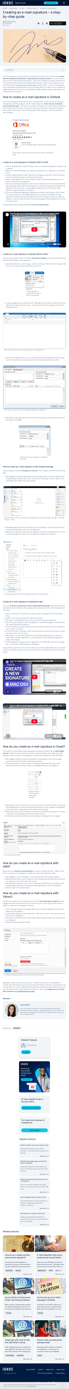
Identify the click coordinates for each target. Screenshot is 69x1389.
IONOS (5, 8)
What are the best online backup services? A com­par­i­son (34, 1180)
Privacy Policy (60, 1373)
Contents (10, 70)
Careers (40, 1370)
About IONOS (30, 1370)
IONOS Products (51, 3)
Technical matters (32, 8)
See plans (26, 1052)
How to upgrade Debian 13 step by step (33, 1197)
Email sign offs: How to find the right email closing (17, 1341)
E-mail (22, 8)
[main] (34, 554)
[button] (34, 1076)
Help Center (61, 1370)
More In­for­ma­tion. (31, 1386)
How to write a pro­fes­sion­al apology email (49, 1341)
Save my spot (34, 1130)
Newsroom (50, 1370)
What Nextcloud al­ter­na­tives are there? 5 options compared (33, 1162)
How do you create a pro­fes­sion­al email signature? (18, 1256)
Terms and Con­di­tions (45, 1373)
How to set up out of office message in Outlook (49, 1299)
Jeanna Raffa (24, 1005)
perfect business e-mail (26, 991)
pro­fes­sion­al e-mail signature (26, 85)
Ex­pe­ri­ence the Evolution (31, 1108)
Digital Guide (13, 8)
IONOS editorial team (9, 21)
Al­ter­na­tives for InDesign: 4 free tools (32, 1213)
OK (63, 1385)
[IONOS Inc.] (13, 1369)
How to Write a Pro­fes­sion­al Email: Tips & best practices (17, 1299)
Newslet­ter (16, 1028)
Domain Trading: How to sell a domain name (34, 1145)
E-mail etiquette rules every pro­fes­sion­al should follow (49, 1256)
